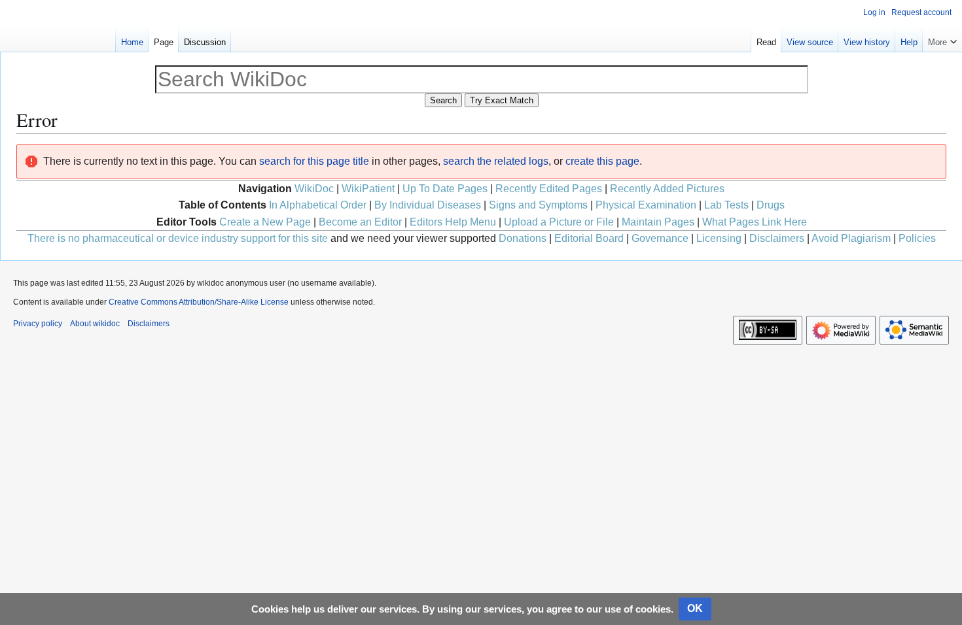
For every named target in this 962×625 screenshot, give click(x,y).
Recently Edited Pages (548, 188)
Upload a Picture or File (559, 222)
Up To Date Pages (445, 188)
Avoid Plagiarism (851, 238)
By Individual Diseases (427, 205)
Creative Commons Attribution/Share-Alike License (199, 302)
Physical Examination (646, 205)
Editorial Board (589, 238)
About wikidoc (95, 323)
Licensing (718, 238)
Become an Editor (360, 222)
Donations (522, 238)
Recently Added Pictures (667, 188)
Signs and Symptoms (538, 205)
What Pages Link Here (754, 222)
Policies (917, 238)
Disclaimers (776, 238)
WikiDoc (314, 188)
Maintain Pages (658, 222)
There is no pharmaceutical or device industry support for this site (177, 238)
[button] (942, 39)
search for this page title (314, 161)
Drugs (771, 205)
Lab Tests (726, 205)
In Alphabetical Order (317, 205)
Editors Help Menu (453, 222)
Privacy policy (37, 323)
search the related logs (495, 161)
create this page (602, 161)
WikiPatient (368, 188)
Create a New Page (265, 222)
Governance (660, 238)
